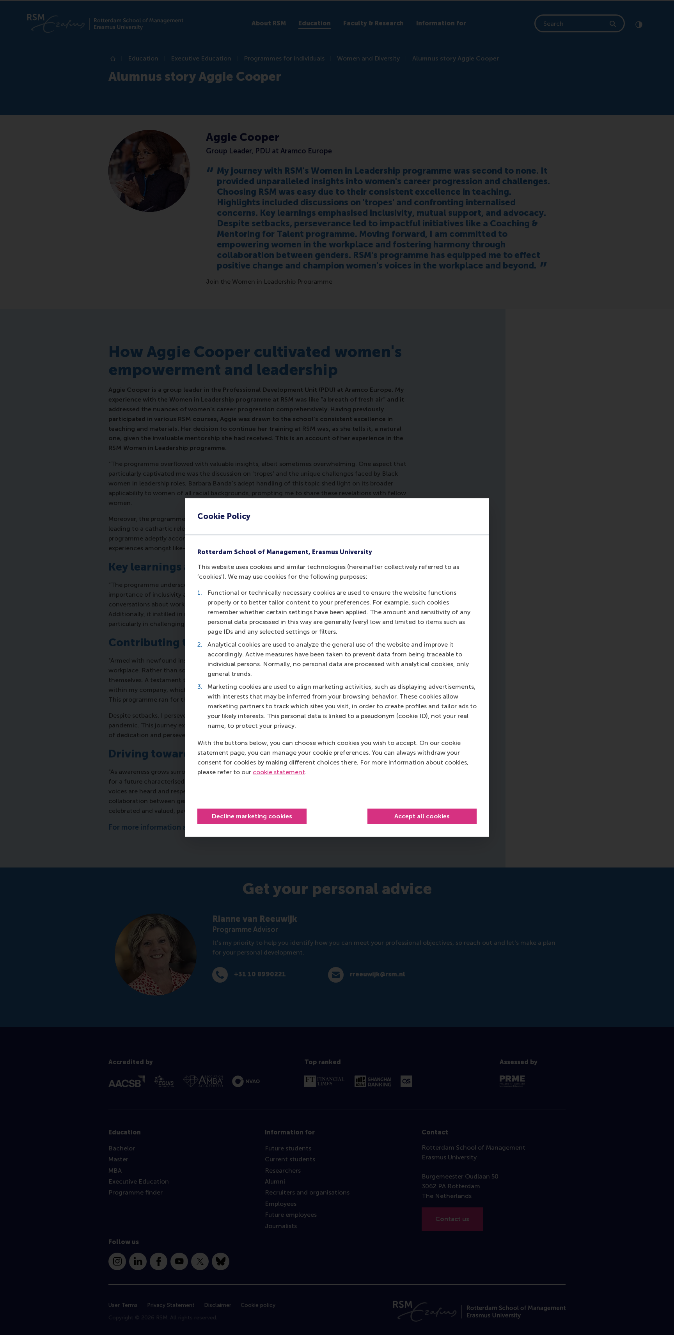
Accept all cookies (422, 816)
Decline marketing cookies (252, 816)
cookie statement (279, 772)
